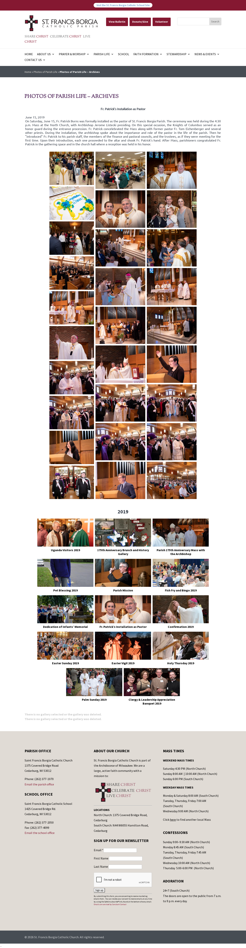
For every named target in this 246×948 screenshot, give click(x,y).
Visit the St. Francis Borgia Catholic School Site (123, 5)
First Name (101, 858)
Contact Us (33, 60)
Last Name (101, 866)
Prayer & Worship (72, 54)
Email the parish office (39, 784)
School (123, 54)
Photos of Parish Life (45, 72)
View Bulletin (117, 21)
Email (98, 850)
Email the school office (40, 833)
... (1, 945)
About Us (44, 54)
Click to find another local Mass (187, 819)
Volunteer (161, 21)
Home (29, 54)
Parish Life (102, 54)
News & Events (205, 54)
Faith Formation (146, 54)
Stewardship (176, 54)
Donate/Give (140, 21)
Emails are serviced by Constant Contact (110, 904)
